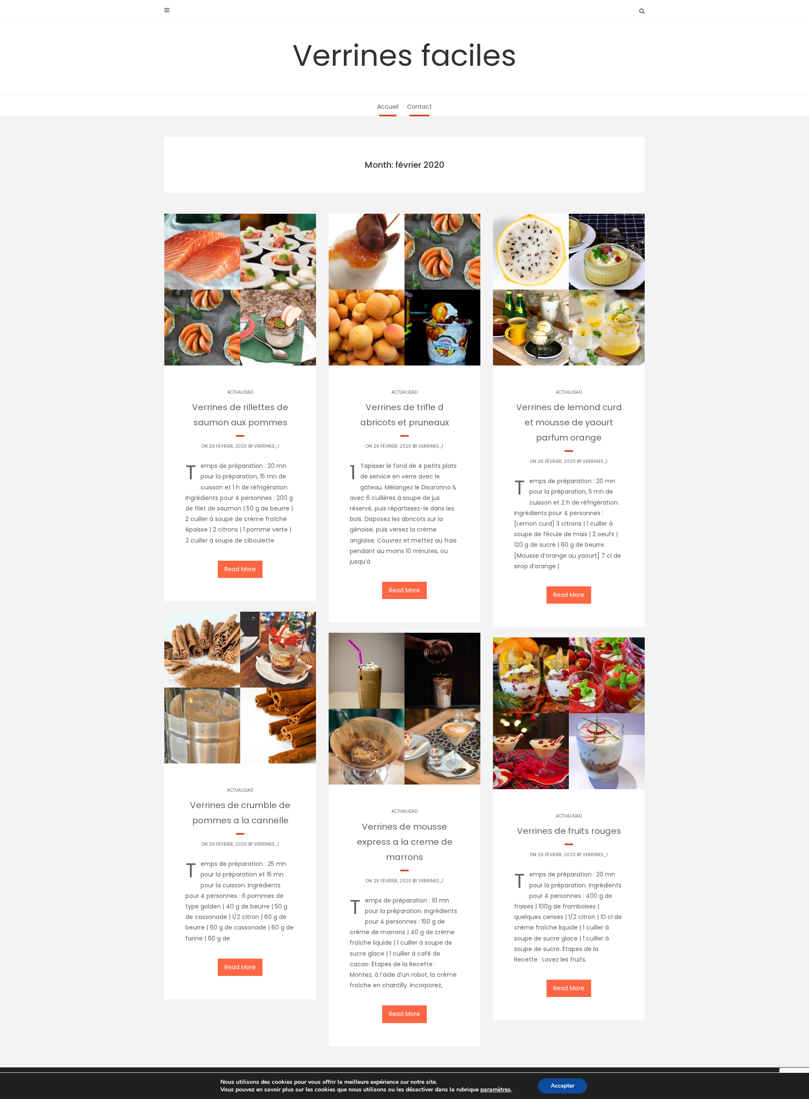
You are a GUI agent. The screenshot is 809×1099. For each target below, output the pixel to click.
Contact (419, 106)
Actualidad (240, 392)
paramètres (495, 1090)
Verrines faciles (404, 55)
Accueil (388, 106)
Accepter (562, 1086)
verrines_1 (266, 446)
